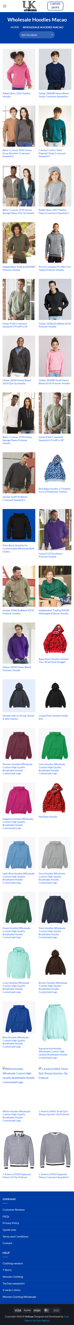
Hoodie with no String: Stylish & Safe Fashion (18, 717)
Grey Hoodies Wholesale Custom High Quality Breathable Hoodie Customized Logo (52, 878)
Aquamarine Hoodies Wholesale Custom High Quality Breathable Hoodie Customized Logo (53, 1053)
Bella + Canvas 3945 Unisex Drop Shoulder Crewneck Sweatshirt (17, 153)
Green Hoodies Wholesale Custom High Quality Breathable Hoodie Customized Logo (16, 933)
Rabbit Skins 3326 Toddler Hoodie (16, 95)
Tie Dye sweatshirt (14, 1283)
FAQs (6, 1216)
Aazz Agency (42, 1320)
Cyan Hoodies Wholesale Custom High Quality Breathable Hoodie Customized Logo (16, 987)
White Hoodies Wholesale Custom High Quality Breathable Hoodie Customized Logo (16, 1116)
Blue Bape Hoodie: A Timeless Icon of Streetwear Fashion (55, 490)
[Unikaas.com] (30, 6)
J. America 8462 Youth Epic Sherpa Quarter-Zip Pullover (54, 1113)
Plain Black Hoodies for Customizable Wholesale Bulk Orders (18, 548)
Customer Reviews (14, 1209)
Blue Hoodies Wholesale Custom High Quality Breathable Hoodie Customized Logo (16, 1042)
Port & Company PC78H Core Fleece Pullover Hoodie (55, 268)
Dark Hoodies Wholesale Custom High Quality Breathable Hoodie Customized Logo (52, 933)
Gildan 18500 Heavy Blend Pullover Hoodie (17, 669)
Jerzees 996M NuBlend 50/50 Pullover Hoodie (18, 612)
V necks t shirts (11, 1290)
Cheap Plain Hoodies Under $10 (53, 717)
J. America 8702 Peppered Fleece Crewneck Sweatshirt (54, 1176)
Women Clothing (13, 1276)
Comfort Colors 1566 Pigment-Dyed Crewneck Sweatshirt (52, 153)
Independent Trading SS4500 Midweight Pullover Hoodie (54, 612)
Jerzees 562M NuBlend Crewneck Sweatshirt (15, 498)
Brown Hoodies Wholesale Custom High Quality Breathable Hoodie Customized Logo (53, 987)
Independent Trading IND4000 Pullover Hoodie (19, 268)
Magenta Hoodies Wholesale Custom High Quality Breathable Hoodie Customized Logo (18, 824)
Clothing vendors (13, 1263)
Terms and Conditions (15, 1236)
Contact (7, 1243)
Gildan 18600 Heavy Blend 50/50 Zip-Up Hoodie (17, 382)
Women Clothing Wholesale (19, 1296)
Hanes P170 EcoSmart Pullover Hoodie (50, 555)
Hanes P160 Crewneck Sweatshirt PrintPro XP (15, 325)
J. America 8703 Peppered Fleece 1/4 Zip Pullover (17, 1176)
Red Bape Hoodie (48, 816)
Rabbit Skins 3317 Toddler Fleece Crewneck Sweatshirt (54, 211)
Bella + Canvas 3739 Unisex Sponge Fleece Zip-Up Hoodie (18, 211)
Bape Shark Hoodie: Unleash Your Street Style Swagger (54, 661)
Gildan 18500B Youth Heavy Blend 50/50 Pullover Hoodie (54, 382)
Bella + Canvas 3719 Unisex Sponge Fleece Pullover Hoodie (17, 440)
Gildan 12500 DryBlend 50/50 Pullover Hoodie (55, 325)
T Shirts (7, 1269)
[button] (5, 6)
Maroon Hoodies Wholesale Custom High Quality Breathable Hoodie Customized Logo (17, 769)
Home (15, 27)
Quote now (9, 1229)
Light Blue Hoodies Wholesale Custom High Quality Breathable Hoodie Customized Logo (18, 878)
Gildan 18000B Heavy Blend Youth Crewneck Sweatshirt (54, 95)
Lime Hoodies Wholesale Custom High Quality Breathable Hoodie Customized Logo (52, 769)
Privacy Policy (11, 1223)
